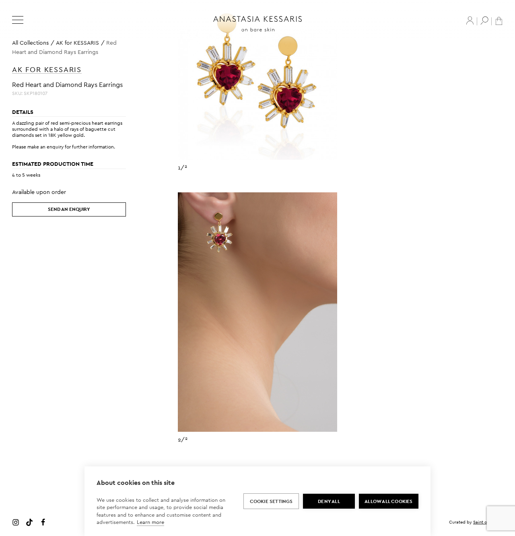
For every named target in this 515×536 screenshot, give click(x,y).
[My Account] (470, 20)
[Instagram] (16, 522)
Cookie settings (271, 501)
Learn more (150, 522)
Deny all (329, 501)
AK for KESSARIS (77, 42)
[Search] (484, 20)
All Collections (30, 42)
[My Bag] (499, 20)
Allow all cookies (388, 501)
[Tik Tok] (29, 522)
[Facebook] (43, 522)
